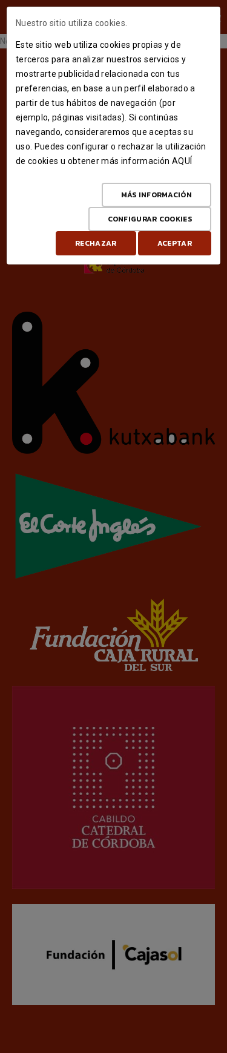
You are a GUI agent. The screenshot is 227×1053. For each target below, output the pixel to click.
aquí (182, 161)
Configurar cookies (150, 219)
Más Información (156, 194)
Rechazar (95, 243)
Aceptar (174, 243)
